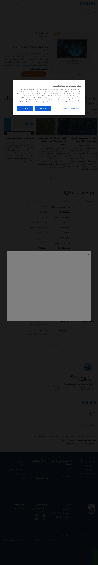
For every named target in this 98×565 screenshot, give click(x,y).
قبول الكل (25, 108)
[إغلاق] (16, 83)
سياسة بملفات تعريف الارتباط (27, 102)
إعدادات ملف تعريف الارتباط (71, 108)
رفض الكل (43, 108)
